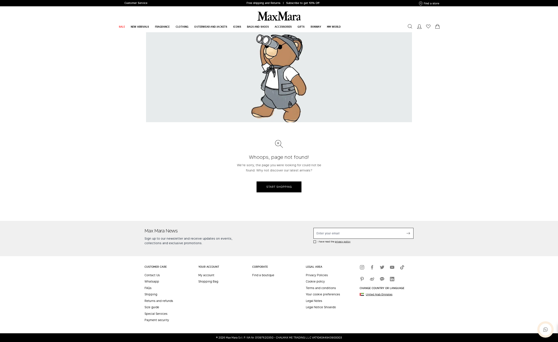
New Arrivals (140, 27)
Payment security (157, 320)
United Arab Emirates (379, 294)
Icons (237, 27)
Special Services (156, 314)
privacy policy (342, 241)
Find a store (431, 3)
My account (206, 275)
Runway (316, 27)
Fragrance (162, 27)
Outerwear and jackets (210, 27)
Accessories (283, 27)
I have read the (334, 241)
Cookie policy (315, 281)
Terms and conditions (321, 288)
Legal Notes (314, 301)
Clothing (182, 27)
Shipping (151, 294)
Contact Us (152, 275)
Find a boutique (263, 275)
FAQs (148, 288)
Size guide (152, 307)
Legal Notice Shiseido (321, 307)
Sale (122, 27)
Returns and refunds (159, 301)
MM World (334, 27)
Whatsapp (152, 281)
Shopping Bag (208, 281)
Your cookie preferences (323, 294)
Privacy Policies (317, 275)
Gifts (301, 27)
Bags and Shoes (258, 27)
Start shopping (279, 187)
